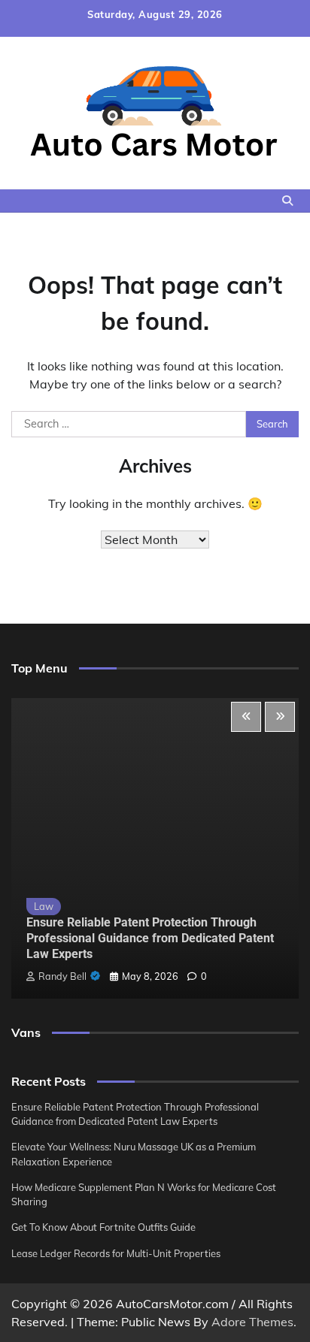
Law (43, 906)
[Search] (287, 200)
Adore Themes (252, 1321)
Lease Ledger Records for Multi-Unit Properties (115, 1253)
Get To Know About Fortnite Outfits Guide (103, 1227)
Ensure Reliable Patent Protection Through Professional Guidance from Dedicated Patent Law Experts (150, 938)
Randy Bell (62, 976)
